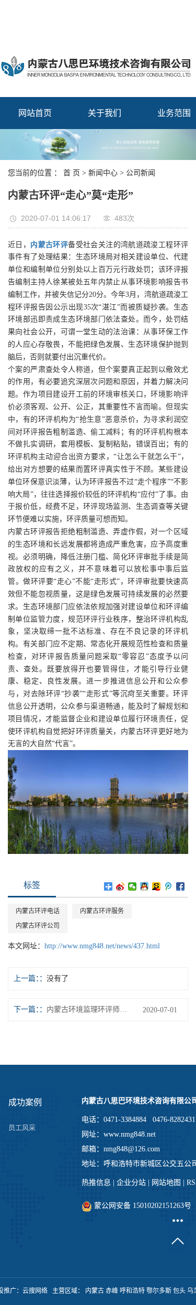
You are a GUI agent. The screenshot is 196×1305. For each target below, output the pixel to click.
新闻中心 (103, 173)
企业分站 (131, 1182)
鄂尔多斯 (158, 1291)
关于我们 (104, 113)
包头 (179, 1291)
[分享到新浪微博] (120, 886)
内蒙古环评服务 (102, 911)
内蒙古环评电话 (38, 911)
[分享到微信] (132, 886)
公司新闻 (140, 173)
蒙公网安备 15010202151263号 (141, 1206)
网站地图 (166, 1182)
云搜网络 (35, 1291)
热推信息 (96, 1182)
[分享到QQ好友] (144, 886)
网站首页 (35, 113)
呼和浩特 (132, 1291)
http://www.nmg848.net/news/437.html (102, 946)
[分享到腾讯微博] (168, 886)
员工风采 (22, 1127)
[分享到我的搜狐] (156, 886)
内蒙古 (94, 1291)
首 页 (71, 173)
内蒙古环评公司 (38, 925)
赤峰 (112, 1291)
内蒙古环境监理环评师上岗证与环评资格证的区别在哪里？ (89, 1009)
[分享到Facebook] (180, 886)
